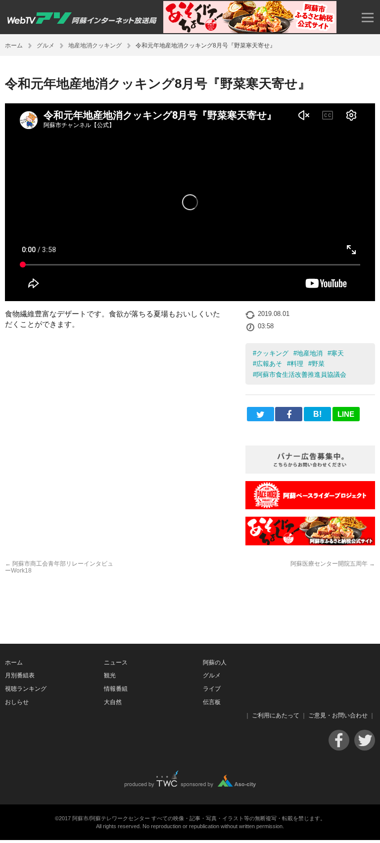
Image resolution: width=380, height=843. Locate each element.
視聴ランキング (26, 688)
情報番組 (116, 688)
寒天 (337, 353)
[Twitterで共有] (260, 414)
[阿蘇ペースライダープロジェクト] (310, 506)
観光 (110, 675)
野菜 (318, 363)
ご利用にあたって (275, 715)
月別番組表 (20, 675)
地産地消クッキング (95, 45)
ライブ (212, 688)
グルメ (45, 45)
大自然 (113, 702)
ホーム (14, 45)
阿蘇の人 (215, 662)
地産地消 (310, 353)
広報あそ (269, 363)
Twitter (364, 740)
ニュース (116, 662)
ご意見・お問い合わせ (338, 715)
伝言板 (212, 702)
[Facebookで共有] (288, 414)
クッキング (272, 353)
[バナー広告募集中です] (310, 471)
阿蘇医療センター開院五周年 (332, 563)
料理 (296, 363)
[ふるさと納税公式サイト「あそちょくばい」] (310, 542)
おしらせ (17, 702)
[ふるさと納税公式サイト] (249, 30)
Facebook (339, 740)
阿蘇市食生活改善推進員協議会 (301, 374)
